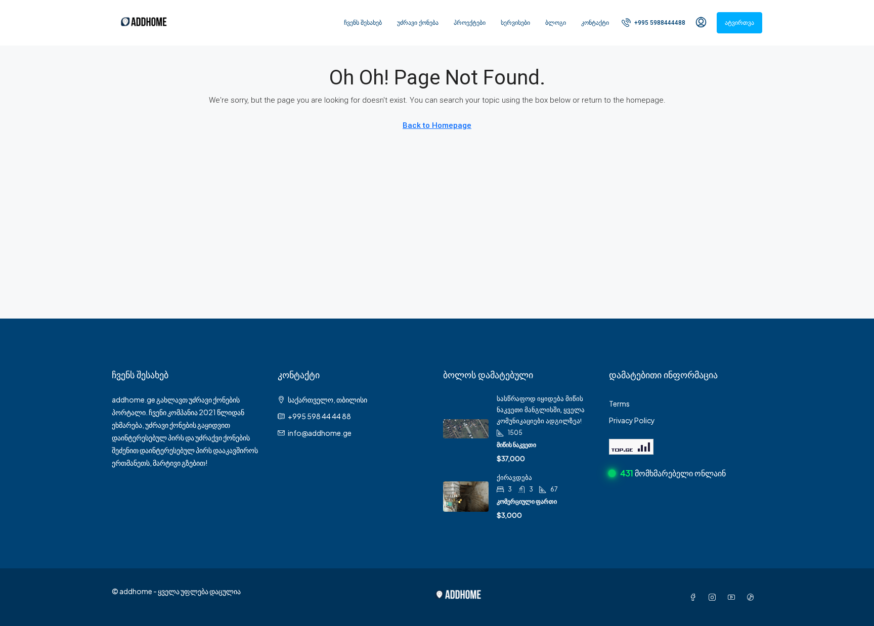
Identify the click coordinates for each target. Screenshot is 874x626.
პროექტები (470, 22)
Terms (619, 403)
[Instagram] (714, 597)
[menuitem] (653, 22)
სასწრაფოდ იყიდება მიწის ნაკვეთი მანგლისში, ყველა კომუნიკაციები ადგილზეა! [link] (541, 410)
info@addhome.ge (320, 432)
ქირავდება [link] (514, 477)
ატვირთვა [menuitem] (739, 22)
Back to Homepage (437, 125)
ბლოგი (555, 22)
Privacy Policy (632, 420)
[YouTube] (733, 597)
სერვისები (515, 22)
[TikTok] (752, 597)
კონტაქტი (595, 22)
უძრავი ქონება (418, 22)
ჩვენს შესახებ (363, 22)
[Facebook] (695, 597)
